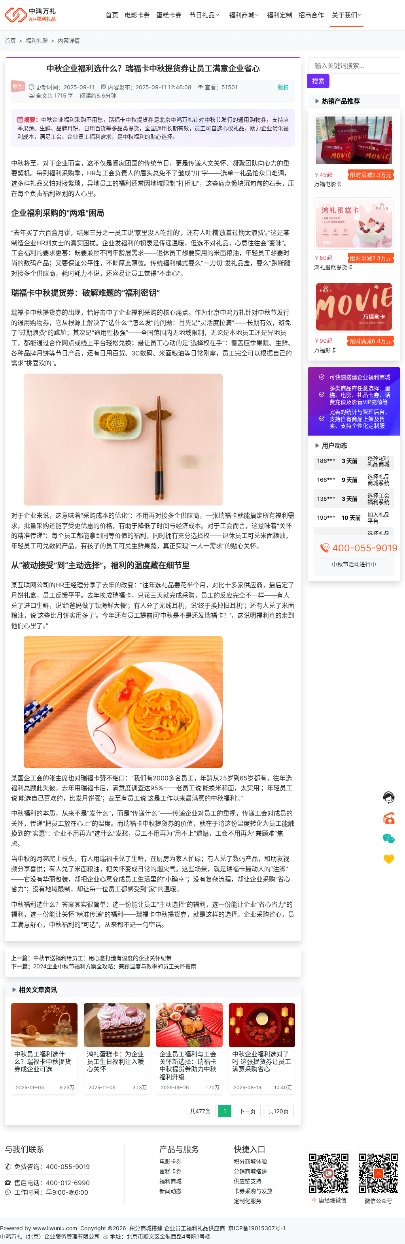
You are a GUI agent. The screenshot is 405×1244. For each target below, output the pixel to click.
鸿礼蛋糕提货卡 (333, 267)
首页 (112, 15)
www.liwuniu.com (55, 1228)
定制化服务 (247, 1200)
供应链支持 (247, 1181)
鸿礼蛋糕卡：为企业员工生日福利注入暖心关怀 (115, 1061)
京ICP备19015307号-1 (257, 1228)
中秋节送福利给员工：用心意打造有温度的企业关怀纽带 (102, 958)
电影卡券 (137, 15)
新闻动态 (170, 1191)
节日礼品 (202, 15)
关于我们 (344, 15)
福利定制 (279, 15)
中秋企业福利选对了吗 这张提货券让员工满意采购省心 (261, 1061)
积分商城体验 (250, 1161)
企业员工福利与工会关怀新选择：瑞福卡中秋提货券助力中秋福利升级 (187, 1065)
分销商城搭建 (250, 1171)
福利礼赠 (37, 40)
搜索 (318, 81)
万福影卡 (325, 350)
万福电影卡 (328, 183)
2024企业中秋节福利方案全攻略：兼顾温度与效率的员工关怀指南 (114, 966)
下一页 (247, 1111)
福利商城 (241, 15)
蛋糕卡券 (169, 15)
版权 (283, 87)
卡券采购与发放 (253, 1191)
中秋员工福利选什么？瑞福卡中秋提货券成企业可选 (42, 1061)
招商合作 (311, 15)
